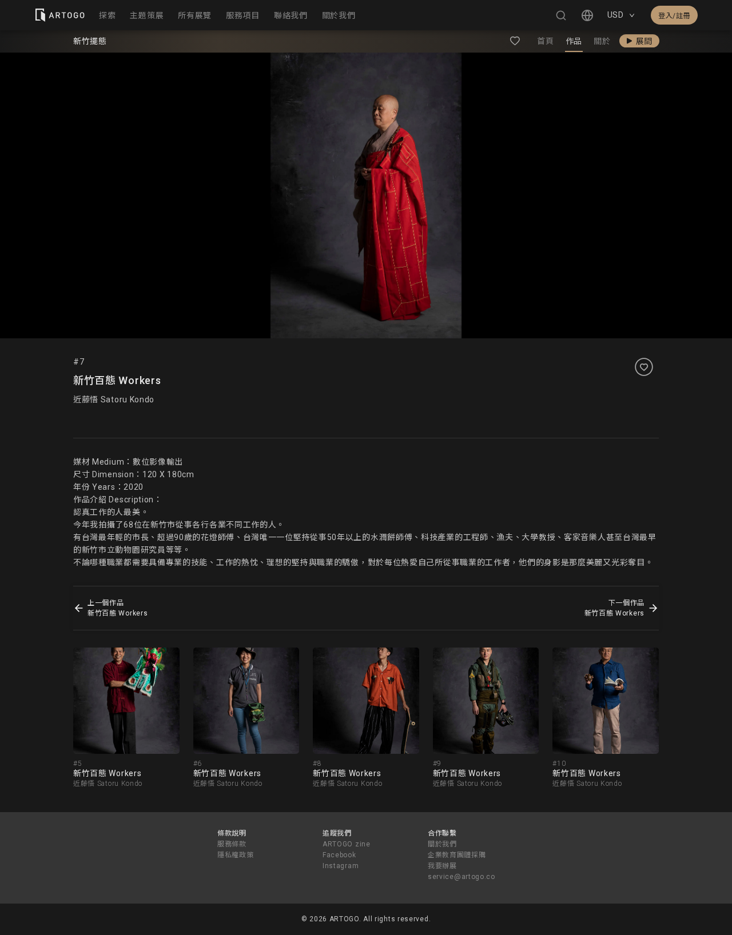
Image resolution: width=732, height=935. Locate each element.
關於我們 (442, 844)
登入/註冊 (674, 16)
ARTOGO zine (347, 844)
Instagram (341, 866)
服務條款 (231, 844)
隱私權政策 (235, 855)
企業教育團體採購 (457, 855)
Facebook (339, 855)
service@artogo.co (461, 877)
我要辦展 (442, 866)
